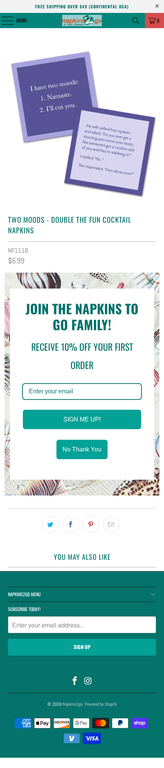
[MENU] (3, 20)
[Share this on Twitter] (50, 524)
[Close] (150, 281)
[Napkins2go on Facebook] (75, 682)
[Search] (136, 20)
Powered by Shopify (101, 704)
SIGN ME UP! (82, 419)
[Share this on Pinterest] (91, 524)
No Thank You (82, 449)
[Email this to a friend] (111, 524)
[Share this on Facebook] (71, 524)
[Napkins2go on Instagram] (88, 682)
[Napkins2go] (82, 20)
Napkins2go (72, 704)
